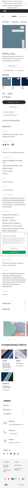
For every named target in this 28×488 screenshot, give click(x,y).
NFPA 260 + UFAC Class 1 (9, 220)
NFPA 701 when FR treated (9, 230)
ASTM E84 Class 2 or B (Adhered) (11, 223)
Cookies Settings (14, 248)
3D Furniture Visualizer (17, 30)
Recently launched (9, 70)
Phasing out (21, 70)
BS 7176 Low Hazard (8, 217)
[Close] (25, 234)
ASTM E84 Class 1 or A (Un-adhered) (12, 226)
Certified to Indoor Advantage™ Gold (12, 165)
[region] (14, 244)
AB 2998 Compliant (7, 168)
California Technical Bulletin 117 (10, 215)
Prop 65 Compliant (7, 171)
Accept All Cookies (14, 252)
